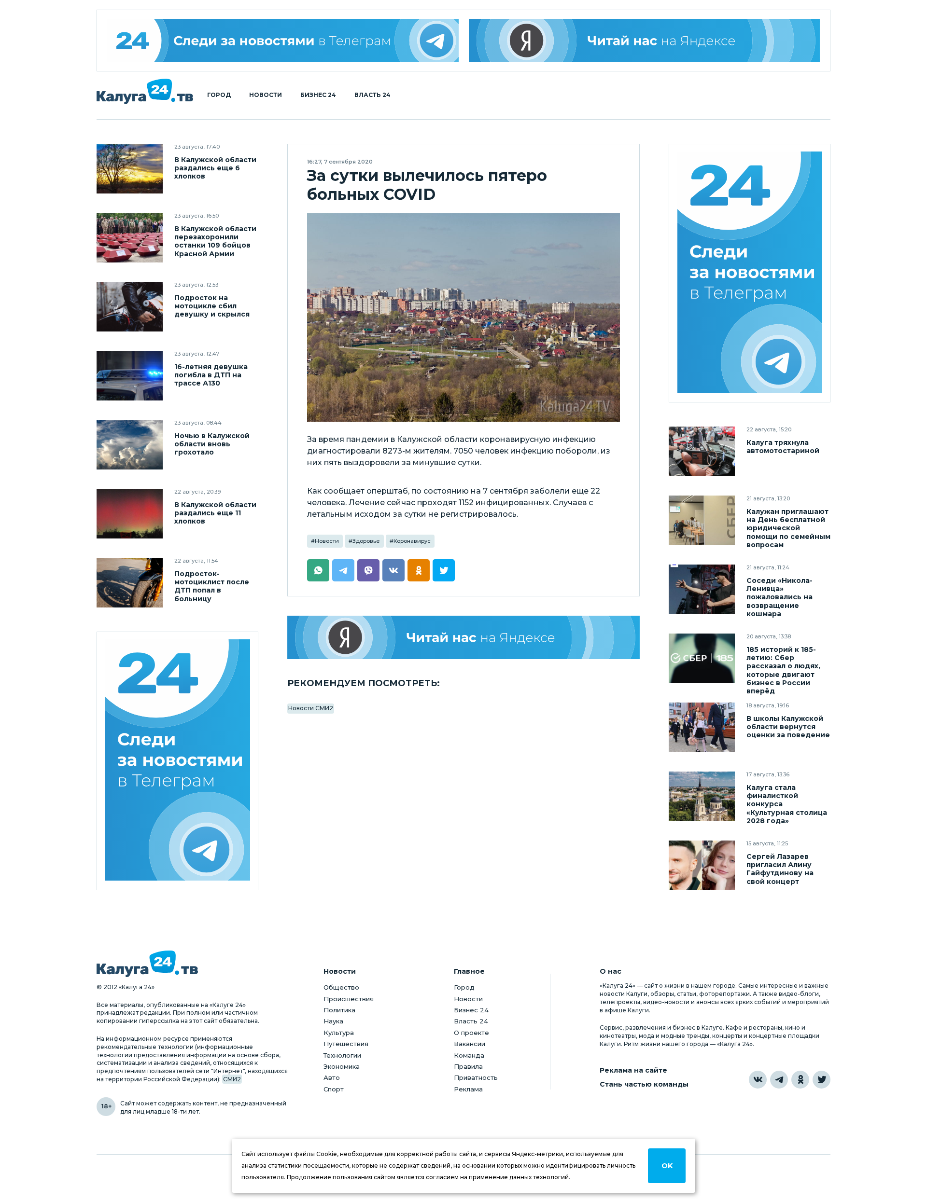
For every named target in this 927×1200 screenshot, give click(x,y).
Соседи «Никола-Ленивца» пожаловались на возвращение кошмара (779, 597)
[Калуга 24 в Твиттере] (821, 1080)
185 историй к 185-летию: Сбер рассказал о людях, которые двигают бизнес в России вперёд (783, 670)
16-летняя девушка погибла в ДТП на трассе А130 (211, 375)
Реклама (468, 1089)
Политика (339, 1010)
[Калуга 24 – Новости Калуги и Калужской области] (145, 91)
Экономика (341, 1066)
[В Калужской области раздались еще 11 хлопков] (130, 513)
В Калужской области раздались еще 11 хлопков (215, 513)
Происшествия (348, 999)
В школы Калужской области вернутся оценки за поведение (788, 727)
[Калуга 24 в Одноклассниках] (800, 1080)
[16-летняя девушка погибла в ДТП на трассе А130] (130, 375)
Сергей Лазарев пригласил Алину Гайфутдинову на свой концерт (780, 869)
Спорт (333, 1089)
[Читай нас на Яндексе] (644, 40)
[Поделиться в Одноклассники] (418, 570)
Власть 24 (372, 95)
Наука (333, 1021)
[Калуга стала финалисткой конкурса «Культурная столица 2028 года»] (702, 796)
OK (667, 1165)
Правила (468, 1066)
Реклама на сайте (633, 1070)
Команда (469, 1055)
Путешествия (345, 1044)
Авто (331, 1077)
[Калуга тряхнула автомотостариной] (702, 451)
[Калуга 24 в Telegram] (779, 1080)
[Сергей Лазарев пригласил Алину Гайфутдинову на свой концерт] (702, 865)
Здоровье (366, 541)
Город (219, 95)
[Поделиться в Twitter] (444, 570)
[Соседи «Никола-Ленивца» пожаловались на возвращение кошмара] (702, 589)
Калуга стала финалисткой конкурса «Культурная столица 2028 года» (786, 804)
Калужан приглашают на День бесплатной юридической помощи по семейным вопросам (788, 528)
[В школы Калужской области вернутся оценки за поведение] (702, 727)
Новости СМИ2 (310, 708)
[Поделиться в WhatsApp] (318, 570)
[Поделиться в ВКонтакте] (393, 570)
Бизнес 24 (318, 95)
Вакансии (469, 1044)
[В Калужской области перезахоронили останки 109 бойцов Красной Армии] (130, 237)
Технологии (342, 1055)
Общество (341, 987)
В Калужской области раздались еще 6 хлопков (215, 168)
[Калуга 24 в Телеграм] (283, 40)
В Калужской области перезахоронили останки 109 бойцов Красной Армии (215, 241)
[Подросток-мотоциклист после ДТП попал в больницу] (130, 582)
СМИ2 (232, 1079)
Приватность (476, 1077)
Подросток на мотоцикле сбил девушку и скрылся (212, 306)
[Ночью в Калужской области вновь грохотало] (130, 444)
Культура (338, 1032)
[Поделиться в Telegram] (343, 570)
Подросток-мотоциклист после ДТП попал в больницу (211, 586)
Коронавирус (412, 541)
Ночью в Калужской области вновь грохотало (212, 444)
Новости (265, 95)
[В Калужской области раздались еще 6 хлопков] (130, 168)
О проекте (471, 1032)
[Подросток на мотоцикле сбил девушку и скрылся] (130, 306)
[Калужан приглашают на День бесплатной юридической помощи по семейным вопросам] (702, 520)
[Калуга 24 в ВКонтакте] (758, 1080)
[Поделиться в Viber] (368, 570)
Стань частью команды (644, 1084)
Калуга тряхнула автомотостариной (782, 447)
